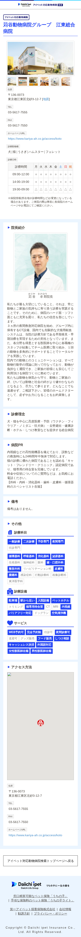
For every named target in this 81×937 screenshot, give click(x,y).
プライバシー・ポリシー (50, 913)
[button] (41, 723)
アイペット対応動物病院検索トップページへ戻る (40, 861)
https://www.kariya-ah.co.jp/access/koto (35, 138)
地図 (46, 99)
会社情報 (65, 909)
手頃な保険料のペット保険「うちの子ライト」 (42, 900)
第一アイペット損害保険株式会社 (32, 909)
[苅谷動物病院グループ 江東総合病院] (40, 58)
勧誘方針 (24, 913)
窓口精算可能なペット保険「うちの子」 (40, 896)
